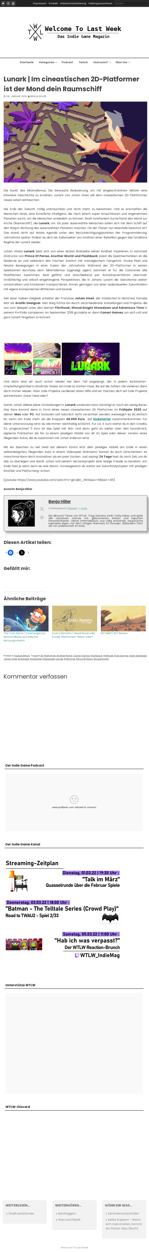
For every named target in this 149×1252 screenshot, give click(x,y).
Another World (64, 655)
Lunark (59, 659)
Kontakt (53, 3)
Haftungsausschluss (100, 3)
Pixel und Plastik (69, 1220)
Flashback (96, 655)
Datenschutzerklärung (73, 3)
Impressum (40, 3)
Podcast (67, 62)
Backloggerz (67, 1213)
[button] (18, 350)
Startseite (27, 62)
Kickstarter (23, 659)
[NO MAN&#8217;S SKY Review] (123, 618)
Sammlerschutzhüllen (123, 1213)
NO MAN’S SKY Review (114, 633)
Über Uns (121, 62)
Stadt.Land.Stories (21, 1213)
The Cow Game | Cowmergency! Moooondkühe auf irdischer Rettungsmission (24, 636)
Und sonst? (100, 62)
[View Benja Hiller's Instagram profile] (42, 517)
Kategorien (46, 62)
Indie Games (121, 655)
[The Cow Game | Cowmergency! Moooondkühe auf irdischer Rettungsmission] (26, 618)
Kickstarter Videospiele (42, 659)
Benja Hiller (38, 96)
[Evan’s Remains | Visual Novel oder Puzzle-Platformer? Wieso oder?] (74, 618)
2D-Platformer (48, 655)
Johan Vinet (10, 659)
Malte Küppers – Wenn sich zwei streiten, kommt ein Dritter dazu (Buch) (124, 1224)
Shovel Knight (101, 659)
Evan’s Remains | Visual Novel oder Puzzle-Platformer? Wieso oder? (73, 635)
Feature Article (22, 655)
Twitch (83, 62)
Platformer (69, 659)
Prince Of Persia (84, 659)
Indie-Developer (138, 655)
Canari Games (81, 655)
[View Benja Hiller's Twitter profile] (42, 509)
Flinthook (108, 655)
